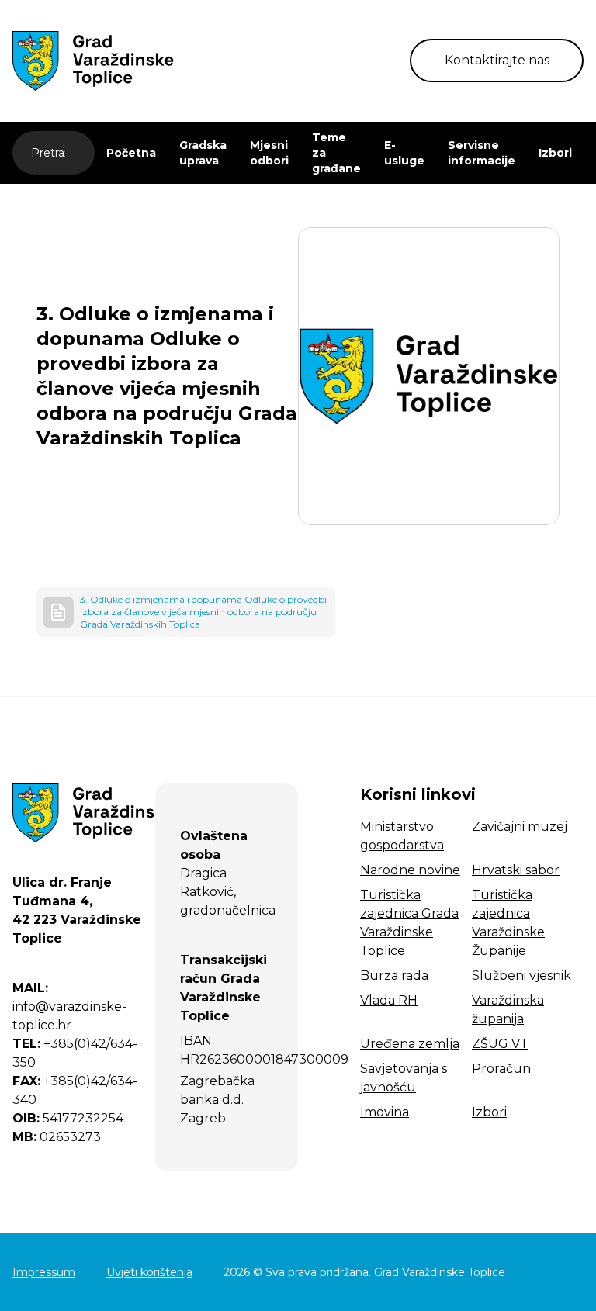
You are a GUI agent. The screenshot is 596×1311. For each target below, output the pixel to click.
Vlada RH (389, 1000)
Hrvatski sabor (516, 870)
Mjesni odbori (269, 153)
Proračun (501, 1068)
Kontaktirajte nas (497, 60)
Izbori (555, 153)
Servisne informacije (481, 153)
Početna (131, 153)
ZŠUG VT (500, 1043)
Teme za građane (336, 152)
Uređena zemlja (409, 1043)
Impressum (43, 1272)
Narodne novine (410, 870)
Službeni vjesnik (521, 975)
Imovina (384, 1112)
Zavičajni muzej (519, 826)
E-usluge (404, 153)
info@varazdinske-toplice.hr (69, 1007)
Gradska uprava (203, 153)
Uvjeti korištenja (149, 1272)
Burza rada (394, 975)
